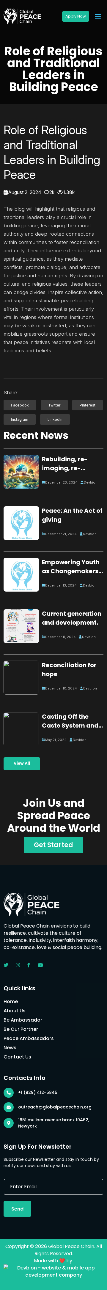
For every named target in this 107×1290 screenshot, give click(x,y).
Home (11, 1001)
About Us (15, 1010)
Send (17, 1208)
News (10, 1047)
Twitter (54, 405)
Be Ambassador (23, 1020)
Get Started (53, 845)
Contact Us (17, 1056)
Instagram (19, 419)
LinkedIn (55, 419)
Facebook (20, 405)
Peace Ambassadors (29, 1038)
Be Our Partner (21, 1029)
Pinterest (87, 405)
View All (22, 763)
